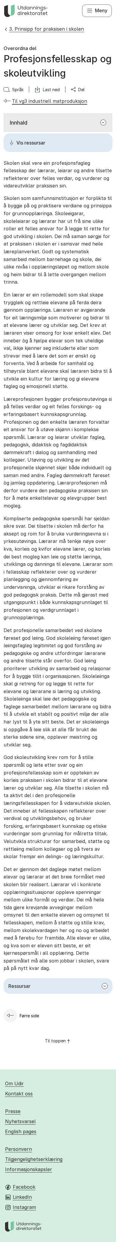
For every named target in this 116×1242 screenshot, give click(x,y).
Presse (13, 1111)
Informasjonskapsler (28, 1169)
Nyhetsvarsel (20, 1121)
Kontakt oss (19, 1094)
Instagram (24, 1207)
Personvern (18, 1149)
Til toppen (55, 1040)
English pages (20, 1131)
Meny (101, 10)
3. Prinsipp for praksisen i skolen (46, 29)
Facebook (24, 1187)
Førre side (29, 1015)
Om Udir (14, 1083)
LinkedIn (22, 1197)
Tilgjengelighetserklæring (33, 1159)
